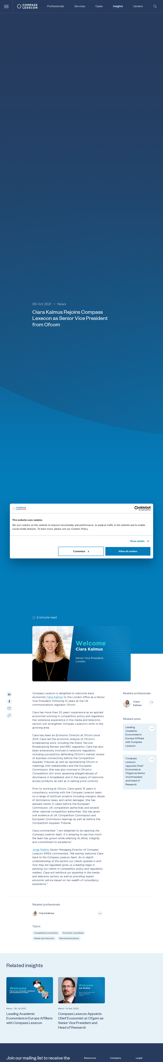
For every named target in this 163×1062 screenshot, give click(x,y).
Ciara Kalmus (54, 697)
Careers (138, 6)
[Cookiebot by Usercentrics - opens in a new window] (137, 508)
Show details (137, 541)
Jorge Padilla (40, 850)
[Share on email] (9, 708)
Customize (79, 551)
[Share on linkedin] (9, 694)
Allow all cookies (127, 551)
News (61, 304)
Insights (118, 6)
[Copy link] (9, 715)
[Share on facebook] (9, 701)
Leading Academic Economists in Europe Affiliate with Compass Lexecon (29, 1019)
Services (79, 6)
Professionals (55, 6)
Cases (99, 6)
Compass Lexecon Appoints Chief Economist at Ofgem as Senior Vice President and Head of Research (80, 1021)
